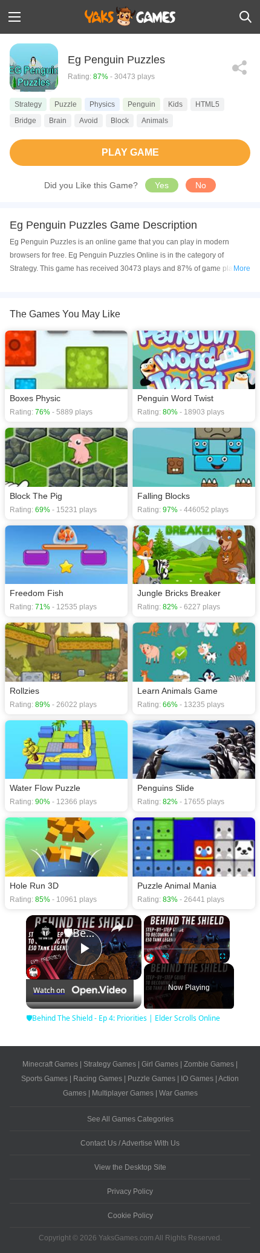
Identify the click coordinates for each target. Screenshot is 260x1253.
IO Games (197, 1078)
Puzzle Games (151, 1078)
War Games (178, 1093)
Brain (58, 120)
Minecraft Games (50, 1064)
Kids (175, 104)
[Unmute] (165, 956)
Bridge (25, 120)
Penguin (141, 104)
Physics (102, 104)
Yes (162, 185)
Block (120, 120)
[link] (45, 934)
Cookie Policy (130, 1215)
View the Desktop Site (130, 1167)
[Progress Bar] (187, 948)
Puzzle (65, 104)
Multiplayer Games (123, 1093)
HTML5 (207, 104)
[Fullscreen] (222, 956)
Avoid (88, 120)
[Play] (151, 956)
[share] (117, 927)
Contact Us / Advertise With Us (130, 1143)
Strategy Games (109, 1064)
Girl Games (159, 1064)
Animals (154, 120)
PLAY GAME (130, 152)
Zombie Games (209, 1064)
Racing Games (97, 1078)
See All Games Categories (130, 1119)
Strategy (28, 104)
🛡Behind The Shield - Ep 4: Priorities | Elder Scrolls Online (81, 932)
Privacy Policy (130, 1191)
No (200, 185)
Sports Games (44, 1078)
